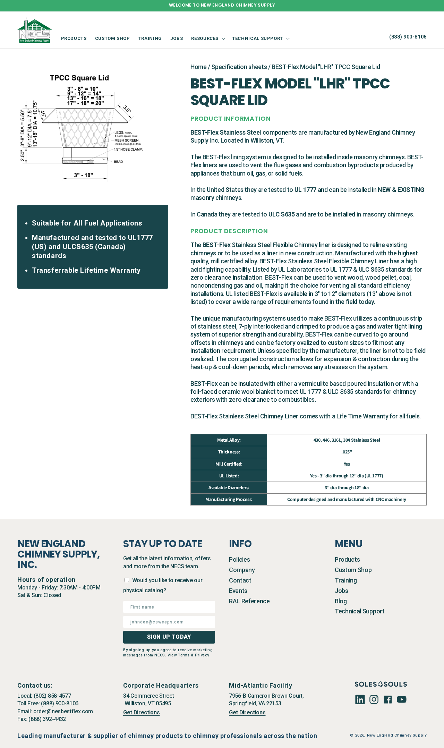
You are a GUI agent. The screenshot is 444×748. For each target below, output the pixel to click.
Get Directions (141, 712)
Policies (239, 559)
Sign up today (169, 637)
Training (346, 580)
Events (238, 590)
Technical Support (360, 611)
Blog (341, 601)
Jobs (341, 590)
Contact (240, 580)
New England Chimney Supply (397, 735)
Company (242, 569)
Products (347, 559)
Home (198, 66)
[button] (207, 38)
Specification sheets (239, 66)
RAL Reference (249, 601)
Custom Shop (353, 569)
